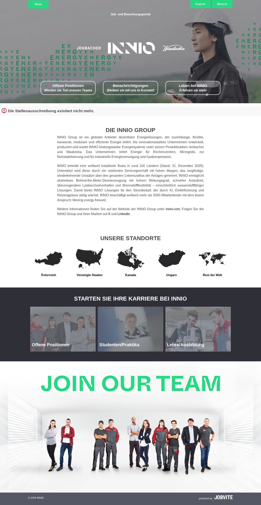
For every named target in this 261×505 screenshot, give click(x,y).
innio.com (173, 209)
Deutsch (222, 4)
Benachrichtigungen (130, 88)
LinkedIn (123, 214)
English (200, 4)
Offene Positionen (68, 88)
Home (38, 4)
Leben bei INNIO (193, 88)
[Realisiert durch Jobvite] (216, 497)
